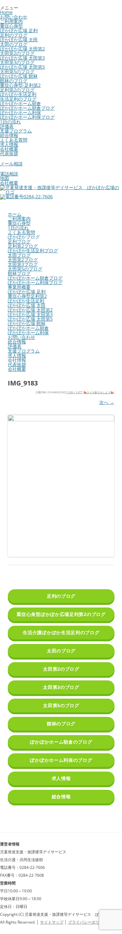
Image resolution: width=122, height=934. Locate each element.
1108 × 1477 (74, 392)
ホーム (14, 214)
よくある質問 (13, 140)
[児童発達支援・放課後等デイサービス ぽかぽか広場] (61, 192)
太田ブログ (19, 255)
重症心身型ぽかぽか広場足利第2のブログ (61, 614)
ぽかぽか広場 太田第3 (22, 58)
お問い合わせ (13, 17)
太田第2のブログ (17, 53)
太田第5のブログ (17, 71)
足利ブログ (19, 241)
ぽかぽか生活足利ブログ (33, 250)
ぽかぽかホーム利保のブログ (61, 760)
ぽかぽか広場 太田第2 (22, 49)
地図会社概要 (9, 180)
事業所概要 (19, 287)
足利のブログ (13, 35)
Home (6, 12)
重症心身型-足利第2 (20, 85)
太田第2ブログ (23, 260)
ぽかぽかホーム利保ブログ (27, 117)
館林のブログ (13, 80)
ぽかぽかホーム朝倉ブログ (27, 108)
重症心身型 (11, 26)
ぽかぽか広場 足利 (19, 30)
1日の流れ (10, 121)
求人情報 (9, 144)
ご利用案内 (11, 21)
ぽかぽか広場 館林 (19, 76)
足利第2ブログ (23, 246)
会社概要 (9, 149)
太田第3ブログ (23, 264)
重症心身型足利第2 (27, 296)
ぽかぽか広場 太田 (19, 39)
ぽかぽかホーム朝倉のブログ (61, 742)
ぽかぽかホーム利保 (20, 112)
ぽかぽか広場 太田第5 (22, 67)
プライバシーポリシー (87, 922)
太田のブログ (13, 44)
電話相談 (9, 174)
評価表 (7, 126)
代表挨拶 (9, 153)
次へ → (106, 402)
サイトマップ (51, 922)
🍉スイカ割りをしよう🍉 (99, 392)
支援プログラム (16, 131)
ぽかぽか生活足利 (18, 94)
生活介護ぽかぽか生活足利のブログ (61, 632)
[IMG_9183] (61, 486)
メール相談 (11, 163)
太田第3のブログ (17, 62)
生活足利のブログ (18, 99)
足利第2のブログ (17, 90)
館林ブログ (19, 273)
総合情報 (9, 135)
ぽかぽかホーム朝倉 (20, 103)
